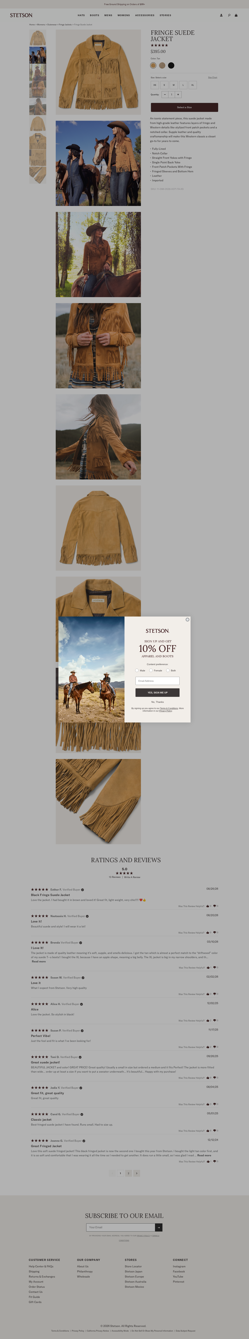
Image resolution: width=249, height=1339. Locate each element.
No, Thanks (157, 702)
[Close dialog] (187, 619)
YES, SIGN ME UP (158, 692)
